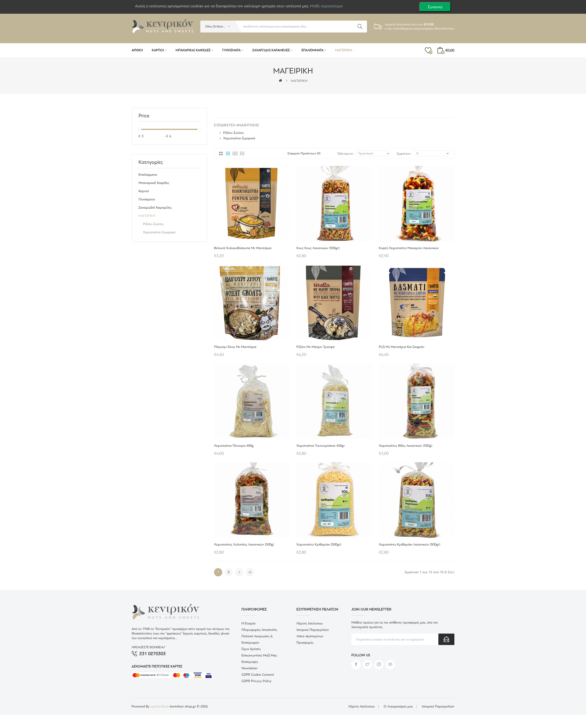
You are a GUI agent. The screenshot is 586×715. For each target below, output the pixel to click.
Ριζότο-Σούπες (153, 224)
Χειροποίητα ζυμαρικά (159, 232)
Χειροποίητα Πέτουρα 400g (234, 446)
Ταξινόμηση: (345, 153)
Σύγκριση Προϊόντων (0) (304, 153)
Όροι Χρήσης (251, 649)
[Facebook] (356, 664)
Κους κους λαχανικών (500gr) (317, 248)
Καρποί (143, 191)
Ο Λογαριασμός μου (398, 706)
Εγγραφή (446, 639)
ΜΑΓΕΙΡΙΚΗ (299, 81)
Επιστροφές (249, 662)
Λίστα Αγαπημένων (309, 636)
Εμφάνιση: (404, 153)
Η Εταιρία (248, 623)
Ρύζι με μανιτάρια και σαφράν (401, 347)
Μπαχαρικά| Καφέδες (153, 183)
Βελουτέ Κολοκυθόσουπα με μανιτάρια (242, 248)
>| (249, 572)
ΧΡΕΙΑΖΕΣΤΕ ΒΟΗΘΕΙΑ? (148, 647)
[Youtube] (390, 664)
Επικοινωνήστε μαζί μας (259, 655)
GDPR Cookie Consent (257, 675)
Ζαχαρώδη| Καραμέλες (155, 208)
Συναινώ (435, 7)
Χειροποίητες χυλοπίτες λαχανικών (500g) (244, 544)
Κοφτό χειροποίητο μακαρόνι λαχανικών (409, 248)
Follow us (360, 655)
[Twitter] (367, 664)
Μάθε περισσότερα (326, 6)
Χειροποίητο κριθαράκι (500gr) (318, 544)
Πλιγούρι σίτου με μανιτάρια (235, 347)
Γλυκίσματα (146, 199)
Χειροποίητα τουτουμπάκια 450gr (320, 446)
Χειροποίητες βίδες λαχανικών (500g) (405, 446)
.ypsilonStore (160, 706)
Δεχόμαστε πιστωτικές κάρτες (157, 666)
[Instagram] (378, 664)
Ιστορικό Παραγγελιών (312, 630)
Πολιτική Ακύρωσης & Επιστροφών (257, 639)
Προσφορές (304, 643)
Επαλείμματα (147, 175)
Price (143, 116)
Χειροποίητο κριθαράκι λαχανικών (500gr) (409, 544)
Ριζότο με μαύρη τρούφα (315, 347)
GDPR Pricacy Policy (256, 681)
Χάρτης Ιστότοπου (309, 623)
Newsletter (249, 668)
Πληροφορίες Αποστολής (259, 630)
